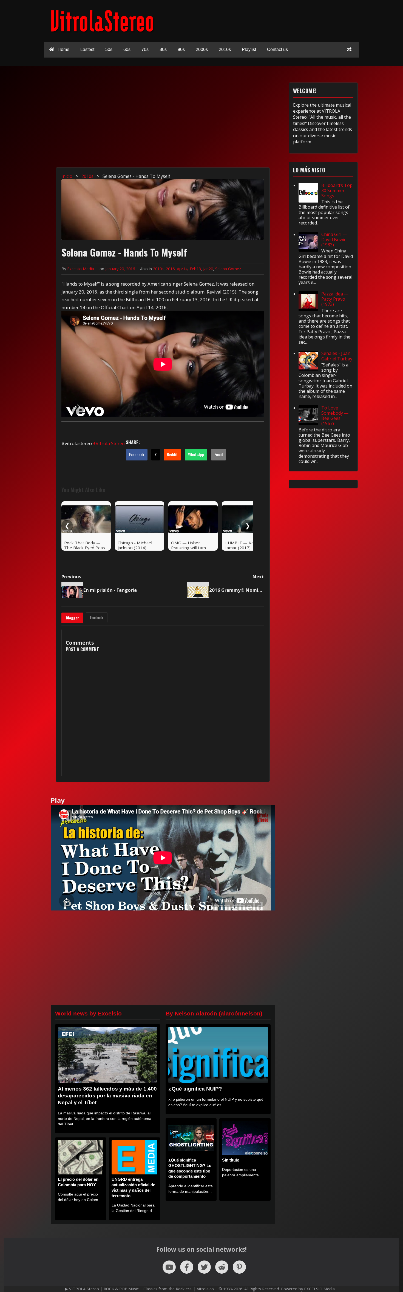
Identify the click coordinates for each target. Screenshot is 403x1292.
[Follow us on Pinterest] (239, 1267)
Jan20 (208, 268)
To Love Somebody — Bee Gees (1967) (334, 416)
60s (126, 49)
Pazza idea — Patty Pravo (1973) (334, 299)
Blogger (72, 618)
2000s (202, 49)
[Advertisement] (204, 120)
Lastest (87, 49)
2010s (225, 49)
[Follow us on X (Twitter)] (204, 1267)
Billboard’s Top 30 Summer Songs (337, 190)
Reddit (172, 454)
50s (108, 49)
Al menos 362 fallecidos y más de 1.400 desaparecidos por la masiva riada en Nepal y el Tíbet (107, 1095)
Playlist (249, 49)
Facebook (136, 454)
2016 (170, 268)
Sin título (230, 1160)
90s (181, 49)
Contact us (277, 49)
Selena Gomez (228, 268)
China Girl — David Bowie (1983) (334, 239)
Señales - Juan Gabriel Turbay (336, 356)
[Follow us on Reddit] (221, 1267)
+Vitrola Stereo (109, 443)
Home (62, 49)
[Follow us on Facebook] (186, 1267)
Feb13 (195, 268)
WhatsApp (196, 454)
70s (145, 49)
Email (218, 454)
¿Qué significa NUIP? (195, 1089)
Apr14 (182, 268)
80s (163, 49)
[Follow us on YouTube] (169, 1267)
